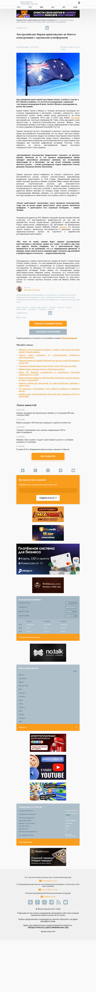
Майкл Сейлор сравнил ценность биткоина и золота (42, 369)
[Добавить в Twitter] (36, 28)
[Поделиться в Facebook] (31, 28)
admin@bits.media (50, 881)
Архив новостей (48, 931)
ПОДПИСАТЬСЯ (46, 498)
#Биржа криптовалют (39, 307)
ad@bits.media (49, 897)
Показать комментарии (48, 323)
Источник (22, 317)
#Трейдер (42, 309)
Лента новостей (26, 405)
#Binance (61, 307)
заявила (62, 227)
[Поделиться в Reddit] (58, 28)
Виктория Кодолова (32, 290)
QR (66, 927)
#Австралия (21, 309)
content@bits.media (50, 890)
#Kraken (53, 307)
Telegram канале (68, 338)
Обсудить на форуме (48, 332)
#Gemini (69, 307)
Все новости (48, 456)
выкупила (75, 118)
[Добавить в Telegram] (42, 28)
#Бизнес (50, 309)
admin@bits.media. (48, 921)
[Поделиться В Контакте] (52, 28)
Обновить (22, 727)
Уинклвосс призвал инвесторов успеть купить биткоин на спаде (47, 366)
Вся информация (25, 842)
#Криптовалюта (22, 307)
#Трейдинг (32, 309)
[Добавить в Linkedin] (47, 28)
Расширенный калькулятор (29, 637)
